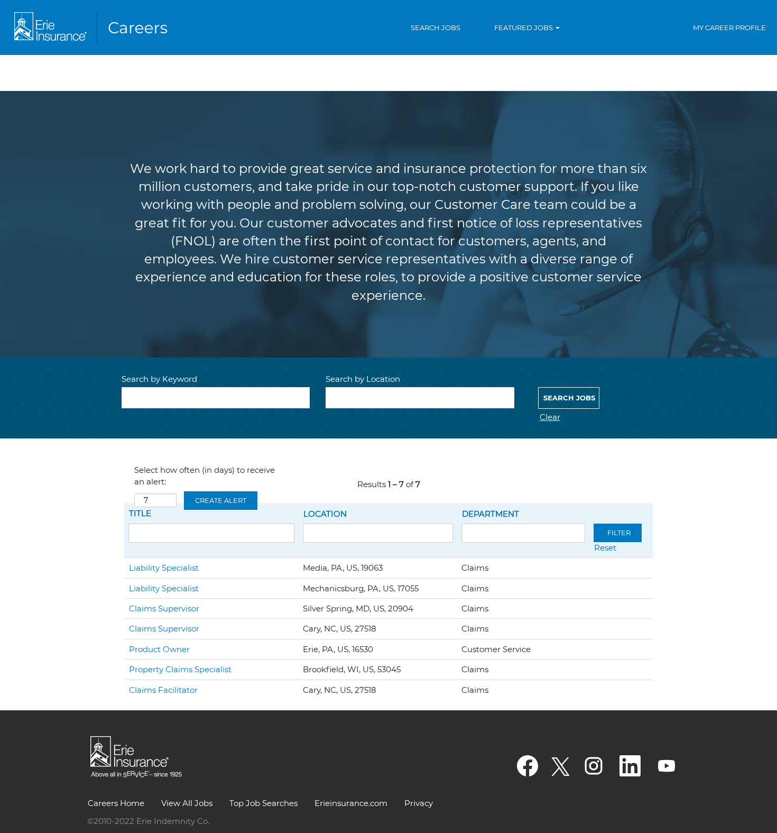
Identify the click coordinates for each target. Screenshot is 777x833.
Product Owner (159, 649)
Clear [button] (550, 417)
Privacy (418, 803)
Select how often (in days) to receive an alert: (204, 475)
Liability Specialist (164, 568)
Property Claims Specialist (180, 669)
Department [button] (490, 514)
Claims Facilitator (163, 690)
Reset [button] (605, 548)
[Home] (93, 27)
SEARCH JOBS (435, 27)
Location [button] (325, 514)
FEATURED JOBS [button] (524, 27)
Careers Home (116, 803)
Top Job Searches (263, 803)
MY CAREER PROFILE (729, 27)
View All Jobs (186, 803)
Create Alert (220, 500)
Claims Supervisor (164, 608)
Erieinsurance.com (350, 803)
